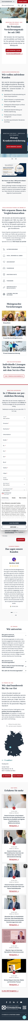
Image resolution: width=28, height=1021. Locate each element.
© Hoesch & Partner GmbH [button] (11, 1014)
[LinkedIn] (14, 1002)
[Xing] (17, 1002)
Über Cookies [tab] (22, 497)
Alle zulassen (14, 523)
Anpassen (13, 527)
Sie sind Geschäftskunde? (13, 53)
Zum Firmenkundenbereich (14, 376)
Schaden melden (22, 1)
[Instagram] (10, 1002)
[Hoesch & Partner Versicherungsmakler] (8, 5)
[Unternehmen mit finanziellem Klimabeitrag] (14, 1007)
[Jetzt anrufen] (22, 5)
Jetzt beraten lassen (14, 50)
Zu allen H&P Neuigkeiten (9, 991)
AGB (14, 530)
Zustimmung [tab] (5, 497)
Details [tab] (14, 497)
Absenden (20, 539)
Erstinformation (9, 532)
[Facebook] (6, 1002)
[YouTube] (21, 1002)
